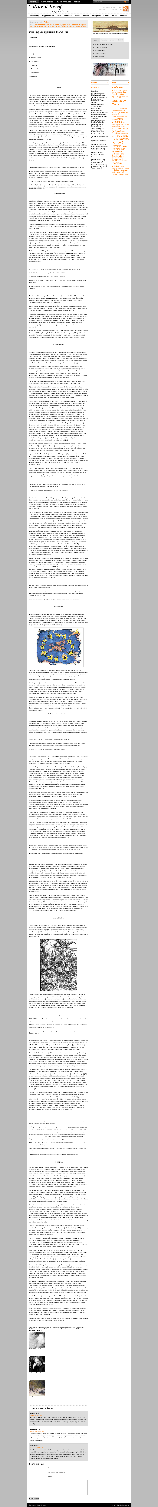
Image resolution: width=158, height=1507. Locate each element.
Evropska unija (65, 24)
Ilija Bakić (121, 112)
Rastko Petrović (120, 140)
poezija (115, 139)
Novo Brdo (94, 91)
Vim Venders (121, 168)
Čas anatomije (47, 2)
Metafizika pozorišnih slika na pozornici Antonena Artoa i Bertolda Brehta (99, 148)
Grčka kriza (74, 24)
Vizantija (127, 168)
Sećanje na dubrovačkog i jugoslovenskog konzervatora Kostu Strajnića (99, 100)
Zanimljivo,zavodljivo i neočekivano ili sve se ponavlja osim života (98, 130)
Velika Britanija (81, 26)
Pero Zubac (121, 135)
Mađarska (37, 26)
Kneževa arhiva (100, 50)
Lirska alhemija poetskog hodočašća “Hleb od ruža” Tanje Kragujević (99, 166)
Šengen (57, 26)
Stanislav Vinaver (117, 164)
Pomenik (77, 2)
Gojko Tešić (121, 110)
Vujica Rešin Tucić (119, 172)
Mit (118, 126)
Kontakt (123, 15)
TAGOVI (120, 40)
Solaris (125, 160)
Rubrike (94, 82)
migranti (44, 26)
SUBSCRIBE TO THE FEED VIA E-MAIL (110, 10)
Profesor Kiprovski (97, 152)
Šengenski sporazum (68, 26)
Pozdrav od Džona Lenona (99, 134)
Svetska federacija (97, 157)
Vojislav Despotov (120, 170)
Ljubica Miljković (120, 116)
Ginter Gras (115, 110)
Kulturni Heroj (41, 1505)
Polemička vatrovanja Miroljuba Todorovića (98, 121)
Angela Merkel (54, 24)
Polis (59, 15)
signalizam (117, 152)
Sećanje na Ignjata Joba (98, 144)
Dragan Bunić (125, 96)
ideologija (114, 112)
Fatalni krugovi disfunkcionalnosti (97, 109)
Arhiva (114, 82)
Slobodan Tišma (118, 154)
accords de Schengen (42, 24)
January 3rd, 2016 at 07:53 (37, 1415)
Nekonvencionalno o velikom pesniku (97, 105)
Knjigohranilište (63, 2)
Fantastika (123, 109)
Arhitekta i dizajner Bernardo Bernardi (97, 125)
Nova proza (96, 15)
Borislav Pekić (118, 92)
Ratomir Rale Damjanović (119, 147)
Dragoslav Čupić (119, 102)
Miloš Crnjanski (117, 120)
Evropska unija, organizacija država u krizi (48, 32)
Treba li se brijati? (100, 53)
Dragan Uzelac (117, 98)
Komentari (104, 40)
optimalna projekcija (123, 133)
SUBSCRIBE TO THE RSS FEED (112, 7)
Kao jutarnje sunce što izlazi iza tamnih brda (98, 94)
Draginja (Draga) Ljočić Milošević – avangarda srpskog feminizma (98, 160)
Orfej (113, 136)
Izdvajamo (113, 40)
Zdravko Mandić (118, 174)
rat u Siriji (51, 26)
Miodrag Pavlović (120, 124)
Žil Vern (126, 174)
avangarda (116, 90)
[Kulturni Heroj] (48, 9)
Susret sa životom (101, 47)
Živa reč (114, 15)
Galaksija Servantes (97, 154)
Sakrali (106, 15)
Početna (33, 2)
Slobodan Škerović (118, 158)
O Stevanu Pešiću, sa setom (104, 44)
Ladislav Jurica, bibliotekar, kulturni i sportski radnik (99, 113)
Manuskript (68, 15)
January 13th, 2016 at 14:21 (37, 1447)
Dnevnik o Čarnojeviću (118, 95)
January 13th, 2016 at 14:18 (37, 1431)
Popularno (96, 40)
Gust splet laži (99, 56)
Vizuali (77, 15)
